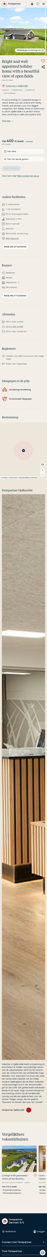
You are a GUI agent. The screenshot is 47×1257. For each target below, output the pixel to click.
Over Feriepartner (12, 1251)
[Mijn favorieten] (37, 3)
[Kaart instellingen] (42, 464)
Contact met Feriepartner (16, 1242)
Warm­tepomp (12, 238)
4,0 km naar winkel (14, 327)
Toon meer (6, 121)
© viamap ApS (12, 478)
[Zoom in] (42, 470)
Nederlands (10, 1232)
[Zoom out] (42, 474)
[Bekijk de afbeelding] (23, 31)
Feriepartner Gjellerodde (13, 1110)
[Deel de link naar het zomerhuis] (43, 67)
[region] (23, 450)
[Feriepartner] (11, 3)
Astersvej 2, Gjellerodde (17, 86)
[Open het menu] (43, 3)
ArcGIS (4, 478)
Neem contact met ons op (28, 176)
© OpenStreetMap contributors (27, 478)
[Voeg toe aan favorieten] (43, 61)
